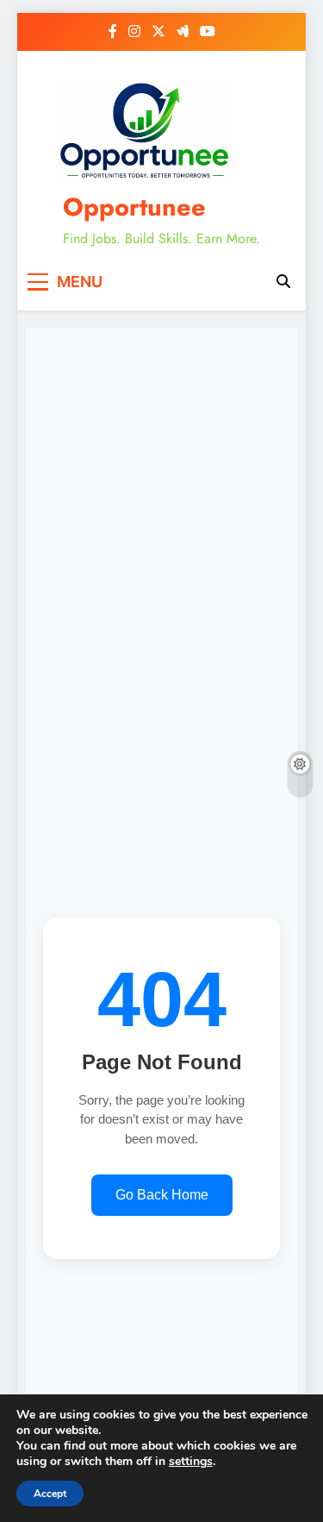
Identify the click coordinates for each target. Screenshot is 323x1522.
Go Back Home (161, 1194)
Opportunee (134, 207)
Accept (50, 1493)
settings (191, 1461)
